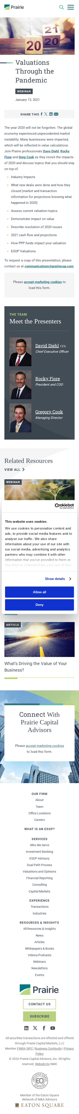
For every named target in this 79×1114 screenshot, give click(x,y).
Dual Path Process (39, 865)
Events (39, 975)
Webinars (39, 961)
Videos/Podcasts (39, 955)
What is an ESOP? (39, 829)
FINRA (21, 1048)
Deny (39, 605)
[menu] (70, 7)
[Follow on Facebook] (44, 1028)
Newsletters (39, 968)
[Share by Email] (56, 114)
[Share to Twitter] (45, 114)
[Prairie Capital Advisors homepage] (14, 7)
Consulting (39, 884)
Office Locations (40, 813)
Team (39, 806)
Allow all (39, 592)
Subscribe (39, 1016)
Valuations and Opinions (39, 871)
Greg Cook (26, 157)
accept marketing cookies (43, 282)
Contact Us (40, 1004)
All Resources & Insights (39, 928)
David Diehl (47, 345)
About (39, 800)
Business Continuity (48, 1048)
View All (12, 470)
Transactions (39, 906)
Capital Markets (39, 891)
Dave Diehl (51, 151)
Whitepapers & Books (39, 948)
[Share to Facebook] (41, 114)
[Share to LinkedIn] (51, 114)
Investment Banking (39, 851)
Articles (39, 942)
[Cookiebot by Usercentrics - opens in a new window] (56, 506)
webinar (24, 91)
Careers (39, 820)
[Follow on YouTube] (52, 1028)
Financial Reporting (39, 878)
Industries (39, 913)
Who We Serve (39, 845)
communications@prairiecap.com (49, 266)
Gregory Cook (49, 411)
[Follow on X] (35, 1028)
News (39, 935)
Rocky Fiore (47, 378)
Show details (55, 579)
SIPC (29, 1048)
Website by (42, 1064)
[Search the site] (61, 7)
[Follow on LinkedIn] (26, 1028)
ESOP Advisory (39, 858)
